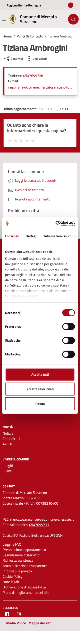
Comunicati (11, 438)
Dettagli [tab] (32, 235)
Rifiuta (40, 403)
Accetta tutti (40, 374)
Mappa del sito (40, 623)
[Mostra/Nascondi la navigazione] (4, 19)
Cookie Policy (12, 576)
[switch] (68, 326)
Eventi (7, 471)
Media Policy (16, 623)
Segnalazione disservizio (21, 555)
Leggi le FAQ (12, 544)
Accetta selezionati (40, 389)
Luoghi (8, 465)
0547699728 (33, 75)
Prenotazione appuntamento (24, 549)
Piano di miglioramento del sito (26, 592)
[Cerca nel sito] (73, 19)
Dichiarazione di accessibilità (24, 587)
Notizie (8, 433)
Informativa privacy (17, 571)
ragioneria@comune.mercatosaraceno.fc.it (40, 87)
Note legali (11, 581)
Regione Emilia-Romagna (24, 5)
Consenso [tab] (12, 235)
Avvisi (7, 444)
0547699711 (39, 524)
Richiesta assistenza (18, 560)
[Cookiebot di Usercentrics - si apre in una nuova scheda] (56, 224)
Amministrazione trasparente (25, 565)
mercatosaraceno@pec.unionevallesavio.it (42, 519)
